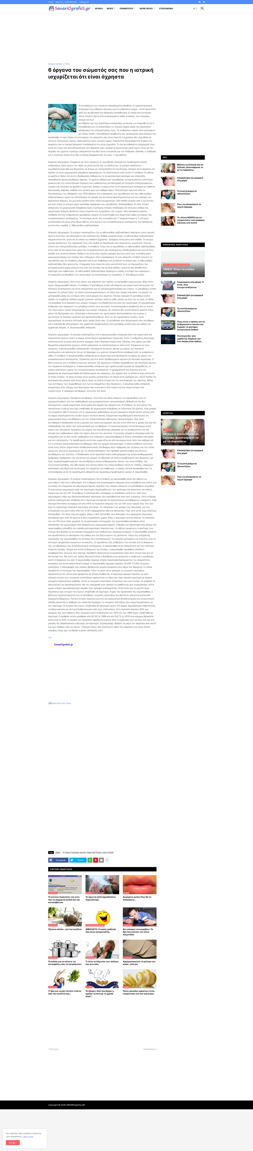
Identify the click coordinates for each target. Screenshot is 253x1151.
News (110, 8)
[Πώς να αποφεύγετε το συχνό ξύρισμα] (168, 208)
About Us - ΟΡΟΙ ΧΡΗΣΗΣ (66, 2)
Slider (67, 64)
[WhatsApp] (89, 860)
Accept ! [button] (13, 1142)
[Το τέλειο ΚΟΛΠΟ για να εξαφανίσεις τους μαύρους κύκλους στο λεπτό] (168, 221)
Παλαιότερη (149, 1049)
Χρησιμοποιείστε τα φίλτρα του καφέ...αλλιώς (139, 962)
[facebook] (199, 2)
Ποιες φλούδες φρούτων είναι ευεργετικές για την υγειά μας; (138, 992)
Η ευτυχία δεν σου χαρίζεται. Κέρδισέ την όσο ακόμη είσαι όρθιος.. (189, 338)
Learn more (28, 1136)
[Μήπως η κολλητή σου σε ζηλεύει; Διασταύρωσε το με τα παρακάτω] (168, 168)
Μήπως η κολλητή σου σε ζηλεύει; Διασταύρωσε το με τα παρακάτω (190, 167)
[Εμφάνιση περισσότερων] (107, 860)
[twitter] (204, 2)
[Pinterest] (95, 860)
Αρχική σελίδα (55, 64)
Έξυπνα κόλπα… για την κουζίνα (65, 929)
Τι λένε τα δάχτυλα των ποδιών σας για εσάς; (102, 962)
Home (50, 2)
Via (49, 637)
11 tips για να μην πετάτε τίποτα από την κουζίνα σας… (64, 992)
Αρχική (99, 8)
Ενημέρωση (126, 8)
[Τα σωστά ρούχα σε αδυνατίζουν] (168, 194)
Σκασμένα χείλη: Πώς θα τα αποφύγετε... (137, 898)
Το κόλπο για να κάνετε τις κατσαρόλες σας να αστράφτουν (65, 962)
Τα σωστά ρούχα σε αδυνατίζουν (187, 192)
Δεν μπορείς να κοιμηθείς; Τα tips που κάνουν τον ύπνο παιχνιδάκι (138, 932)
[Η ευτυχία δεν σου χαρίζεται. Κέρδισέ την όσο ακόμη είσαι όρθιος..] (168, 339)
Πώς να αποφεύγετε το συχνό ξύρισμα (189, 205)
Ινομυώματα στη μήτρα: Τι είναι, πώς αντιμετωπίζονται (190, 285)
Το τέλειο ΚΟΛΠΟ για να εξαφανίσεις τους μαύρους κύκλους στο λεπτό (191, 220)
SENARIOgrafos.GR (75, 1105)
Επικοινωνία (166, 8)
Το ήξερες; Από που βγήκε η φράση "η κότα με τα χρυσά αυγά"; (100, 993)
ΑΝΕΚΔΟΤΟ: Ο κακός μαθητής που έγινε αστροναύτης (101, 930)
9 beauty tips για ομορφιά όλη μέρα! (190, 179)
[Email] (101, 860)
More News (146, 8)
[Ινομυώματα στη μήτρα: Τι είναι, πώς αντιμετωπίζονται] (168, 285)
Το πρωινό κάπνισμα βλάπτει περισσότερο (101, 898)
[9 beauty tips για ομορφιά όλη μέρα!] (168, 181)
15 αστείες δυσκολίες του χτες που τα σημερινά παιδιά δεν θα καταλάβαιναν (64, 899)
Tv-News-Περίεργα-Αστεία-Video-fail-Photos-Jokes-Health (88, 852)
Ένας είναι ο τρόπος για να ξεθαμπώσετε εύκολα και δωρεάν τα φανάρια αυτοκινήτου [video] (191, 325)
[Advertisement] (126, 37)
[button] (195, 8)
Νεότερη (54, 1049)
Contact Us (84, 2)
